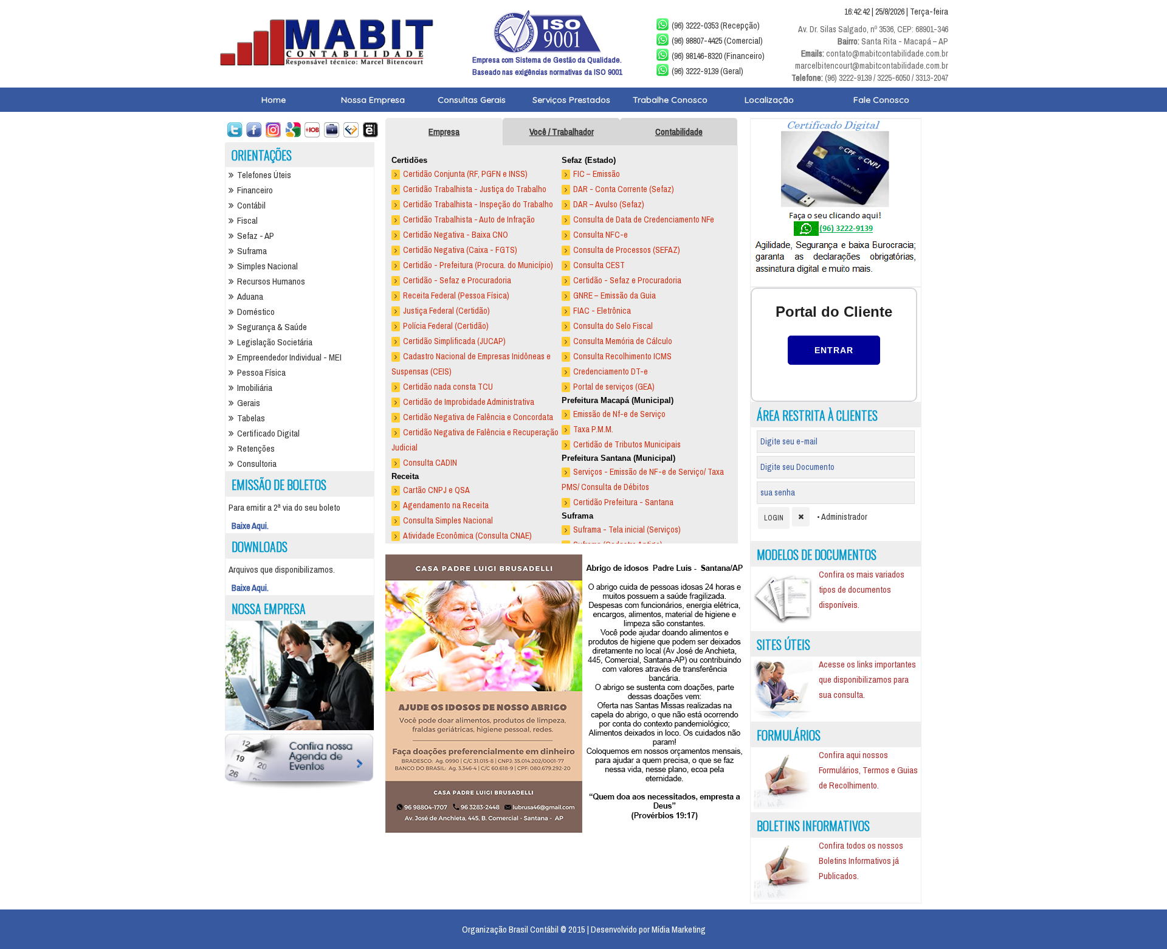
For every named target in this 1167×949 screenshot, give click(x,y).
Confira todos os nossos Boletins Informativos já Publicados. (861, 860)
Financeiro (255, 190)
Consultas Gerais (472, 99)
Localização (769, 99)
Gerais (248, 402)
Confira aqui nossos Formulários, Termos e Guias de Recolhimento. (868, 770)
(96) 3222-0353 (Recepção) (716, 25)
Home (273, 99)
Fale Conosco (881, 99)
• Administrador (842, 516)
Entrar (834, 350)
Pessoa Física (261, 372)
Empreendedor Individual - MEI (289, 357)
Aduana (250, 296)
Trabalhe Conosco (670, 99)
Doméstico (256, 311)
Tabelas (251, 418)
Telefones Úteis (264, 174)
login (773, 518)
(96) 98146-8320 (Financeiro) (718, 55)
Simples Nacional (267, 266)
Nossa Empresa (373, 99)
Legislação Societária (274, 342)
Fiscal (247, 220)
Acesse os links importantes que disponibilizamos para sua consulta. (867, 679)
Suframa (252, 250)
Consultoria (257, 463)
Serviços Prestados (571, 99)
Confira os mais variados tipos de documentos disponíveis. (861, 589)
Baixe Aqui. (250, 525)
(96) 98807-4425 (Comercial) (717, 40)
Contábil (251, 205)
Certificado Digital (268, 433)
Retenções (256, 448)
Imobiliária (254, 387)
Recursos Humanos (271, 281)
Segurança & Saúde (272, 326)
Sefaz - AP (255, 235)
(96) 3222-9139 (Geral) (707, 71)
